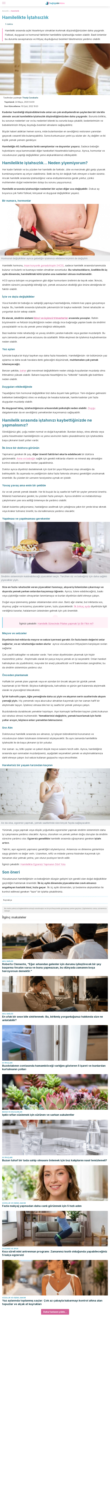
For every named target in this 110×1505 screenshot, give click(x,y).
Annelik (5, 11)
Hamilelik (15, 11)
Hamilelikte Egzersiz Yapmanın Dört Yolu (42, 864)
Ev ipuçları (7, 1063)
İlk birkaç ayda (82, 606)
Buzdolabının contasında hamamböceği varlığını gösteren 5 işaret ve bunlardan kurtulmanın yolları (54, 1067)
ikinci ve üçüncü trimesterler (51, 318)
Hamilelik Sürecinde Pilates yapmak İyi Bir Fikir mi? (66, 623)
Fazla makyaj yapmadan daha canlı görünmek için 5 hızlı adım (42, 1206)
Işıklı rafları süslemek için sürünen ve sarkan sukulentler (38, 1114)
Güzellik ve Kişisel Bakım (14, 1203)
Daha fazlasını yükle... (55, 1311)
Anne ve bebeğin (26, 458)
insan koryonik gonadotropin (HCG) (44, 265)
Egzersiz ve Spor (10, 1249)
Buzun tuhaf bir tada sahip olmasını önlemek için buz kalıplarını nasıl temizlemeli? (54, 1160)
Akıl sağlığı (7, 961)
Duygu (91, 408)
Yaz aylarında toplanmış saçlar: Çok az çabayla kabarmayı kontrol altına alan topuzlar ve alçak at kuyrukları (52, 1302)
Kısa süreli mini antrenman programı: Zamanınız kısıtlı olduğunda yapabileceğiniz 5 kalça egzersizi (54, 1253)
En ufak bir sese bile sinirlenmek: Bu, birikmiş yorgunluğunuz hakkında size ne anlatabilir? (52, 1018)
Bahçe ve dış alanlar (12, 1112)
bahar (23, 370)
